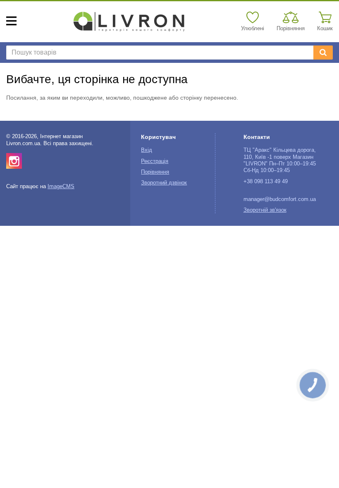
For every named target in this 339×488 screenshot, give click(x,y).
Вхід (146, 150)
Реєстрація (154, 161)
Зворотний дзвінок (164, 183)
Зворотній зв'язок (265, 210)
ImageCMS (61, 186)
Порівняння (155, 172)
